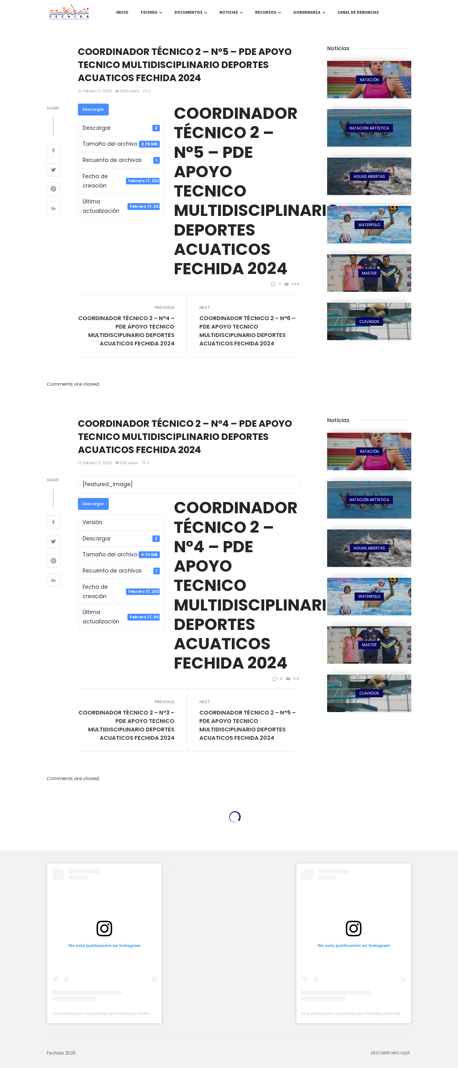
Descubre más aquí (390, 1053)
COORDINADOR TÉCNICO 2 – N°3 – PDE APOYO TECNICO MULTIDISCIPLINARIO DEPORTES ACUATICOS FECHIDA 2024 (126, 725)
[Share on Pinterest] (53, 189)
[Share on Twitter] (53, 170)
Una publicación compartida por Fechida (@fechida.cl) (354, 1013)
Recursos (265, 12)
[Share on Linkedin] (53, 209)
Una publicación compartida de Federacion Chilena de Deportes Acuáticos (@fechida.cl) (139, 1013)
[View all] (369, 79)
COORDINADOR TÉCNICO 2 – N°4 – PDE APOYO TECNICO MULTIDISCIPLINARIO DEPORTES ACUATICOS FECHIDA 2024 (126, 330)
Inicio (122, 12)
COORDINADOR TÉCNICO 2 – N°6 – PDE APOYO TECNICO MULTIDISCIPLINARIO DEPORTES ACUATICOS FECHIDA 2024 (247, 330)
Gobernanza (306, 12)
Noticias (228, 12)
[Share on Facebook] (53, 151)
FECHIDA (149, 12)
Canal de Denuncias (358, 12)
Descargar (93, 109)
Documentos (188, 12)
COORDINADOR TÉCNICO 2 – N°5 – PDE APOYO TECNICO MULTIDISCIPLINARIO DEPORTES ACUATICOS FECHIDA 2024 (247, 725)
